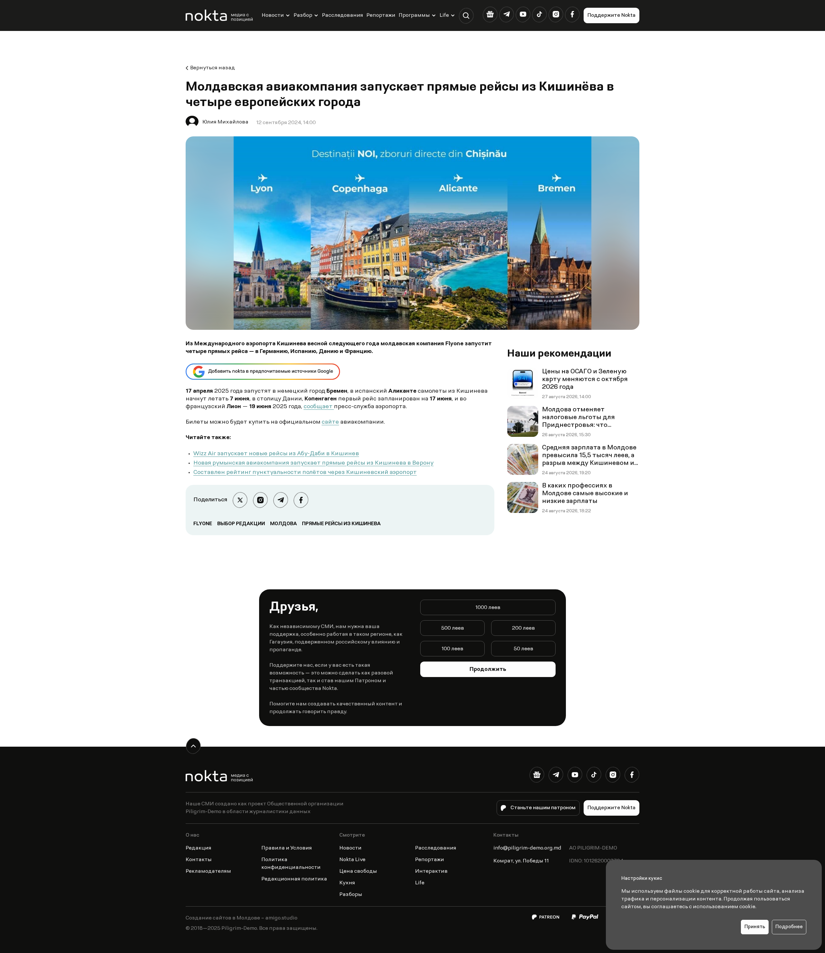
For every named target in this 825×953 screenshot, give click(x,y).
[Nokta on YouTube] (522, 14)
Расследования (342, 15)
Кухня (347, 883)
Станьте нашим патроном (543, 808)
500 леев (452, 628)
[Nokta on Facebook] (572, 14)
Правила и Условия (286, 848)
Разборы (350, 894)
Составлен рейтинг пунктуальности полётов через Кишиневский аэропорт (305, 473)
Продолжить (488, 670)
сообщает (319, 407)
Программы (414, 15)
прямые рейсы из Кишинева (341, 523)
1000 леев (487, 607)
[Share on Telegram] (280, 500)
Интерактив (431, 871)
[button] (466, 15)
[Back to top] (193, 746)
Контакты (199, 859)
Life (444, 15)
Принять (754, 927)
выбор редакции (241, 523)
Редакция (198, 848)
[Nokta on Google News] (490, 14)
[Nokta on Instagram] (555, 14)
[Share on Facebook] (300, 500)
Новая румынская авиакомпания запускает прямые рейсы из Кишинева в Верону (313, 463)
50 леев (523, 649)
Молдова (283, 523)
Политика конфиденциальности (291, 863)
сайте (330, 422)
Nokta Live (352, 859)
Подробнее (789, 927)
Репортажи (380, 15)
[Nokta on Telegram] (506, 14)
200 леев (523, 628)
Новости (273, 15)
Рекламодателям (208, 871)
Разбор (303, 15)
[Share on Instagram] (260, 500)
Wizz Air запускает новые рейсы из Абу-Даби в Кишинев (276, 454)
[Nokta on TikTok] (539, 14)
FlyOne (202, 523)
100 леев (452, 649)
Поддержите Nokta (611, 15)
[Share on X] (240, 500)
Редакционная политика (294, 879)
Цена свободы (358, 871)
